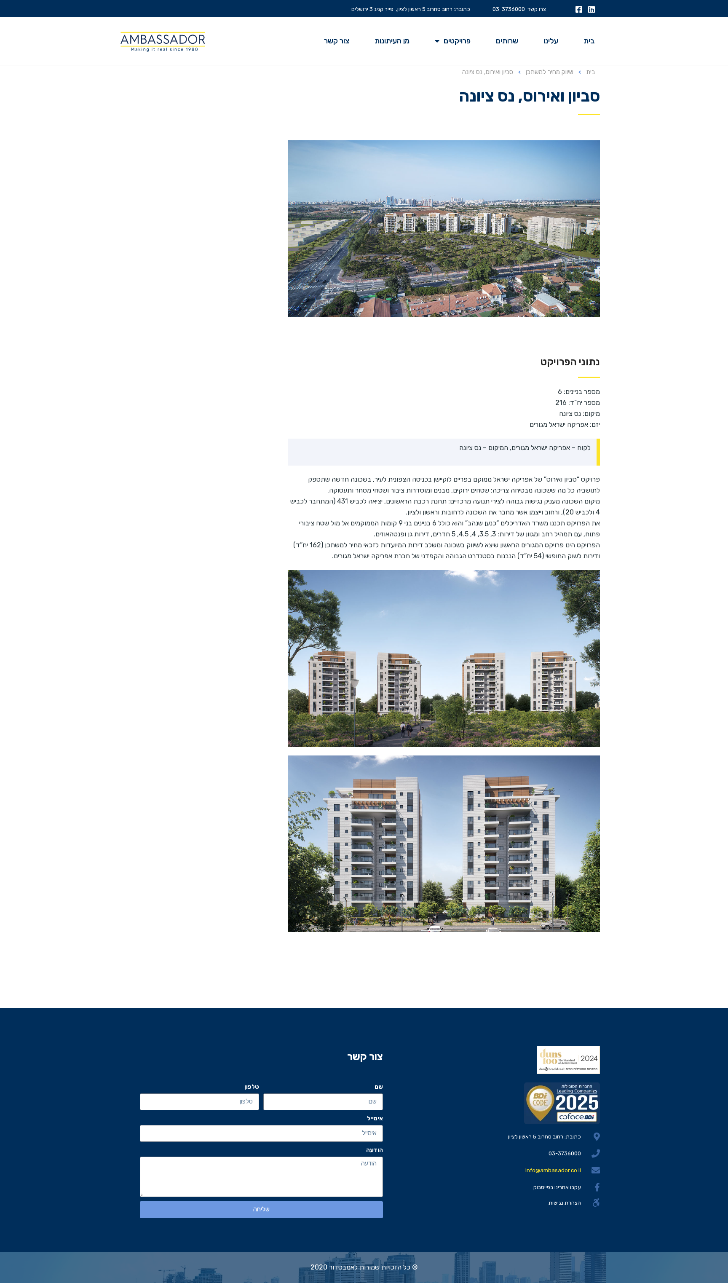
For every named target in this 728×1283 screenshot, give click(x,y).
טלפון (251, 1086)
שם (379, 1086)
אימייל (375, 1118)
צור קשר (336, 41)
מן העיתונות (392, 41)
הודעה (374, 1150)
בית (589, 41)
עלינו (550, 41)
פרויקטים (457, 41)
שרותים (507, 41)
